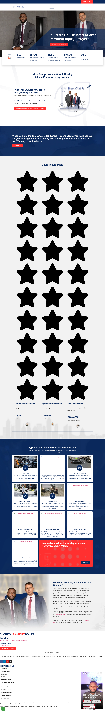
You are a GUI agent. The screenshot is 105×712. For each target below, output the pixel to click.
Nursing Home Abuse (6, 695)
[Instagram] (10, 661)
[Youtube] (7, 661)
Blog (85, 7)
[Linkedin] (4, 661)
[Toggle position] (98, 673)
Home (52, 7)
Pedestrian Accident (6, 689)
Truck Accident (4, 677)
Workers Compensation (6, 692)
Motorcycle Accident (6, 679)
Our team (67, 7)
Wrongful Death (5, 698)
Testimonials (79, 7)
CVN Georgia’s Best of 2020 (7, 682)
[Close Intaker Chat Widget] (101, 673)
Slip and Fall (4, 674)
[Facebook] (1, 661)
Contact (90, 7)
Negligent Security (5, 671)
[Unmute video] (83, 673)
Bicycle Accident (5, 687)
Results (72, 7)
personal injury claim (60, 614)
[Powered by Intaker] (94, 709)
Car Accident (4, 668)
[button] (13, 299)
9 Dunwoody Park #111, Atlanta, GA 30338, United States (13, 640)
